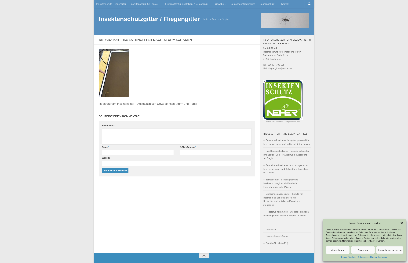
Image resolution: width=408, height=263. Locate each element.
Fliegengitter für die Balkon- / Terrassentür (186, 4)
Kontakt (285, 4)
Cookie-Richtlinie (348, 257)
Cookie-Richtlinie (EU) (277, 243)
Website (106, 158)
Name (105, 147)
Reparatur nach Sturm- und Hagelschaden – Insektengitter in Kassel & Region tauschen (287, 213)
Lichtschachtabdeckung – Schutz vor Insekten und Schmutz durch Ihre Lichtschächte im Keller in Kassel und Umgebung (283, 199)
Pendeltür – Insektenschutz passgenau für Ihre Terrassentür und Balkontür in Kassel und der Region (286, 169)
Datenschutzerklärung (367, 257)
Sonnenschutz (267, 4)
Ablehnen (363, 250)
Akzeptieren (337, 250)
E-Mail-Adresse (188, 147)
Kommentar (108, 125)
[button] (401, 223)
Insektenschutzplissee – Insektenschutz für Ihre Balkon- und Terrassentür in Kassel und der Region (286, 155)
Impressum (383, 257)
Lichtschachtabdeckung (242, 4)
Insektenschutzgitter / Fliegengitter (149, 18)
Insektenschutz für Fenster (144, 4)
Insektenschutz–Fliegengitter (111, 4)
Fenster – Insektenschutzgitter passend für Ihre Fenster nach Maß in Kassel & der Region (286, 142)
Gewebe (219, 4)
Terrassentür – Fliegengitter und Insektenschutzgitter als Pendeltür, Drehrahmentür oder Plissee (280, 183)
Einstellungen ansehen (389, 250)
